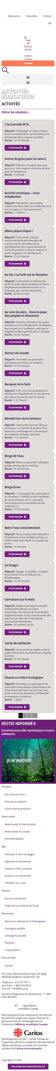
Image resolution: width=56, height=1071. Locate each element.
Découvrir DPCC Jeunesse (18, 868)
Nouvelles (31, 16)
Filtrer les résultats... (16, 112)
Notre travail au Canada (17, 831)
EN (49, 23)
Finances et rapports (15, 801)
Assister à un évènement (18, 875)
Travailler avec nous (15, 882)
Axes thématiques (14, 838)
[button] (28, 77)
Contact (47, 16)
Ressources (14, 16)
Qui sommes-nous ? (15, 794)
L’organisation (12, 949)
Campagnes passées (15, 935)
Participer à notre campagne (20, 854)
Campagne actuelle (15, 928)
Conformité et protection (18, 808)
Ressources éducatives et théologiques (25, 921)
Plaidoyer (10, 942)
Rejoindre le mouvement (18, 861)
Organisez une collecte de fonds (22, 905)
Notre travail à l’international (20, 824)
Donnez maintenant (15, 898)
